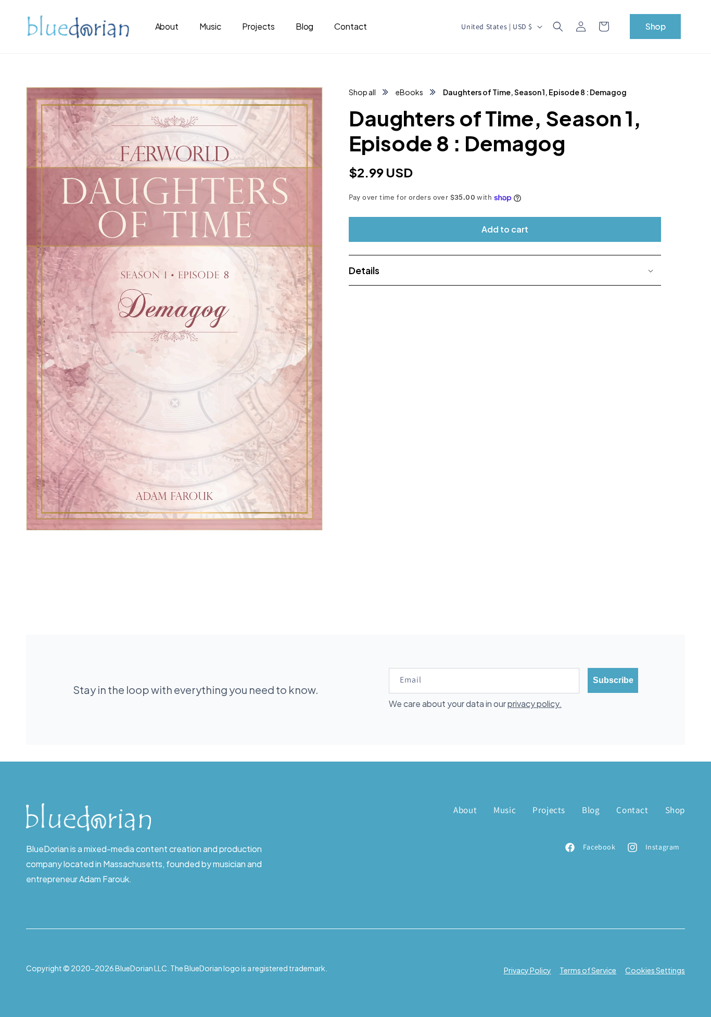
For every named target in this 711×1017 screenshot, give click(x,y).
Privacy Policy (527, 969)
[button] (558, 26)
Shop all (362, 92)
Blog (591, 810)
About (465, 810)
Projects (548, 810)
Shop (655, 26)
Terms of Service (588, 969)
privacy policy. (534, 703)
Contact (632, 810)
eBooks (409, 92)
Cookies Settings (655, 969)
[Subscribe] (613, 680)
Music (504, 810)
